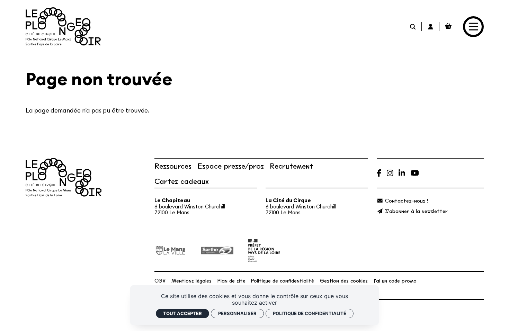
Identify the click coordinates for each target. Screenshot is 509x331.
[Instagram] (390, 173)
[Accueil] (63, 26)
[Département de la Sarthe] (217, 251)
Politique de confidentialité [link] (309, 313)
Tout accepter (182, 313)
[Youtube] (415, 173)
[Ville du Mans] (170, 250)
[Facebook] (379, 173)
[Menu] (473, 26)
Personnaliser (237, 313)
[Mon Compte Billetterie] (431, 26)
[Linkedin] (402, 173)
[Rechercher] (413, 26)
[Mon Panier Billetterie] (448, 26)
